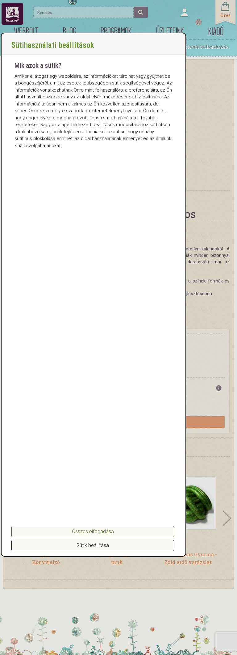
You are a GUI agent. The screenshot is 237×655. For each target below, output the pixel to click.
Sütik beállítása (93, 545)
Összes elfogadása (93, 531)
